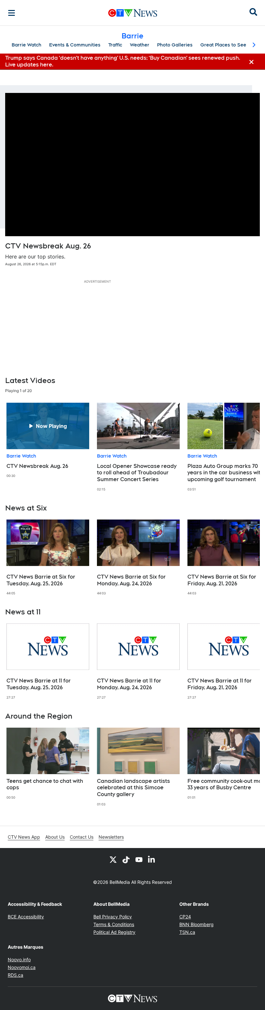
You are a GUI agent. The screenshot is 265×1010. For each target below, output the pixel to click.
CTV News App (24, 837)
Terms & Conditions (113, 924)
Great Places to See (223, 44)
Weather (139, 44)
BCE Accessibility (26, 916)
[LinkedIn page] (152, 860)
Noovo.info (19, 959)
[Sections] (11, 12)
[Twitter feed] (113, 860)
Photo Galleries (175, 44)
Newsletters (111, 837)
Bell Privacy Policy (112, 916)
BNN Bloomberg (196, 924)
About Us (55, 837)
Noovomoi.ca (22, 967)
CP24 (185, 916)
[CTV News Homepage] (132, 13)
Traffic (115, 44)
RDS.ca (15, 975)
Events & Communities (75, 44)
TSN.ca (187, 932)
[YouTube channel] (139, 860)
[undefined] (47, 440)
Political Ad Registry (114, 932)
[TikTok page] (126, 860)
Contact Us (81, 837)
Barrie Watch (26, 44)
